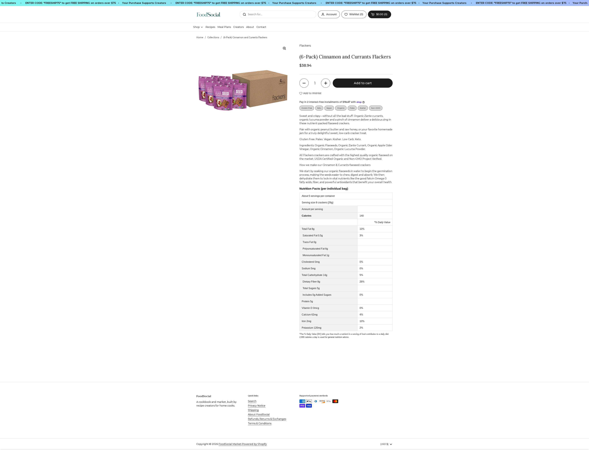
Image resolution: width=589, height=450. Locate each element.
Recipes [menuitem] (210, 27)
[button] (379, 14)
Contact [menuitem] (261, 27)
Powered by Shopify (254, 444)
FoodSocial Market (230, 444)
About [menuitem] (250, 27)
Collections (213, 37)
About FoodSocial (259, 414)
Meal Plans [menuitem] (224, 27)
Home (199, 37)
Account (331, 14)
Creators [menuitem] (238, 27)
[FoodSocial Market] (208, 14)
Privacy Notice (256, 405)
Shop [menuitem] (196, 27)
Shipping (253, 410)
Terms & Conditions (259, 423)
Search (252, 401)
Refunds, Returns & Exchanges (267, 419)
